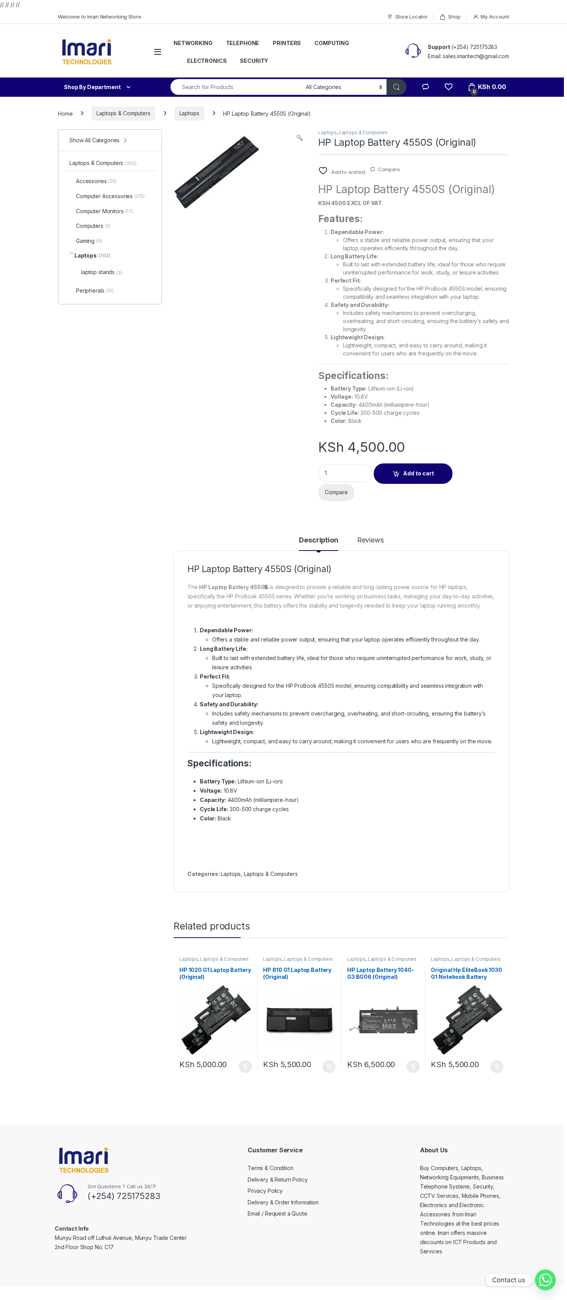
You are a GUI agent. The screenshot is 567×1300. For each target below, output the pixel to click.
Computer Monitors (104, 211)
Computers (93, 225)
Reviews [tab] (370, 540)
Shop (454, 16)
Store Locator (411, 16)
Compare (389, 169)
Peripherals (95, 290)
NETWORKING (193, 43)
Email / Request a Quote (277, 1213)
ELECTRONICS (206, 60)
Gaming (89, 240)
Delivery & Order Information (283, 1202)
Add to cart (418, 473)
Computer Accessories (110, 196)
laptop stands (101, 272)
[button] (299, 137)
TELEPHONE (243, 43)
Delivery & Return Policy (278, 1179)
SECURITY (254, 60)
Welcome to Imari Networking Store (99, 16)
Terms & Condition (271, 1168)
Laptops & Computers (123, 113)
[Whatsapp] (545, 1280)
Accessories (96, 181)
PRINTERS (287, 43)
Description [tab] (318, 540)
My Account (495, 16)
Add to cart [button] (245, 1066)
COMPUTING (331, 43)
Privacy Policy (265, 1190)
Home (65, 113)
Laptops (189, 113)
